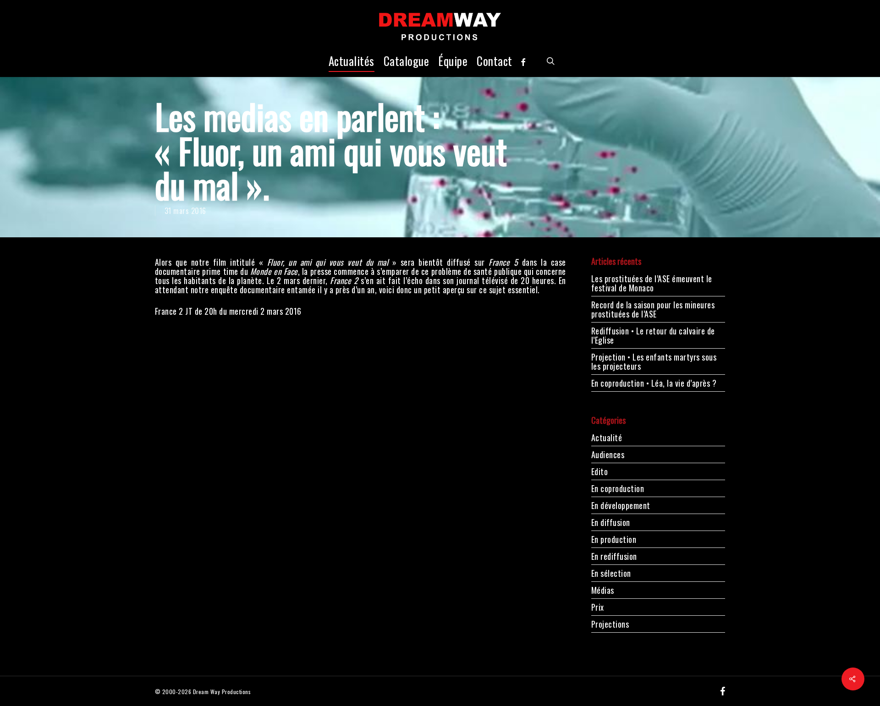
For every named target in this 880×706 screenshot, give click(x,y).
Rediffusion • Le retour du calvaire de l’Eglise (653, 335)
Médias (602, 590)
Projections (610, 624)
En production (614, 539)
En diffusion (610, 522)
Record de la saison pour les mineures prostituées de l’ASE (653, 309)
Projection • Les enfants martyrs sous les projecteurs (654, 361)
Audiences (608, 454)
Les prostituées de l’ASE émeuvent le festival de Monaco (651, 283)
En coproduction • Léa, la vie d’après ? (654, 383)
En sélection (611, 573)
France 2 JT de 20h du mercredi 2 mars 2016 (228, 311)
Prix (597, 607)
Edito (599, 471)
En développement (620, 505)
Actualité (606, 438)
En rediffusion (614, 556)
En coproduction (617, 488)
